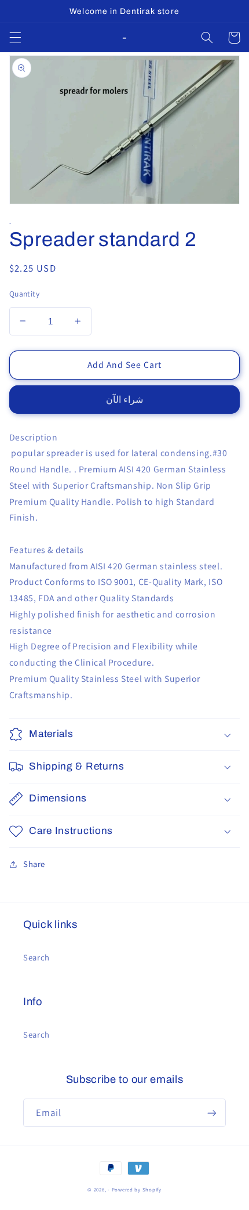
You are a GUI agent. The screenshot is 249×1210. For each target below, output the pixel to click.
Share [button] (34, 863)
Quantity (24, 293)
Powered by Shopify (137, 1189)
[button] (15, 37)
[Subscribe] (212, 1113)
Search (36, 957)
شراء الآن (124, 399)
